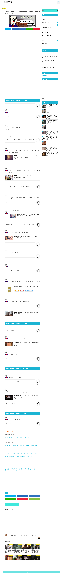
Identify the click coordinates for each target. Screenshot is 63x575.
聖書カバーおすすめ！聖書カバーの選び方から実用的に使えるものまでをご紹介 (19, 456)
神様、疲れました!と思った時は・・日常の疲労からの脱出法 (49, 64)
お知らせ (44, 19)
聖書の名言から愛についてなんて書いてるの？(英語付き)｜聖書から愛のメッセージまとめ (52, 153)
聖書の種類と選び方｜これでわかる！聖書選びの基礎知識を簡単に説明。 (21, 469)
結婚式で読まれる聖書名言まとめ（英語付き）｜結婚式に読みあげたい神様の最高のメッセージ (52, 127)
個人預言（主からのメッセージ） (48, 30)
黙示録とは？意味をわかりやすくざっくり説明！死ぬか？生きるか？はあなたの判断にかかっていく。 (52, 121)
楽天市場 (22, 290)
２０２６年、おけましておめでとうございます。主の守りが (49, 53)
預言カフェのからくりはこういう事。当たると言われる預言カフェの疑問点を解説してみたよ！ (52, 148)
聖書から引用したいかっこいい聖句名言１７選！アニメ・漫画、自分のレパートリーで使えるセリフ (52, 137)
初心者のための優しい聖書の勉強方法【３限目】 (17, 91)
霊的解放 (44, 45)
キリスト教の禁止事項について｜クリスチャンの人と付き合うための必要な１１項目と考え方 (52, 116)
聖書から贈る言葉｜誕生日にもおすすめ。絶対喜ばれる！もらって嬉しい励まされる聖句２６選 (52, 105)
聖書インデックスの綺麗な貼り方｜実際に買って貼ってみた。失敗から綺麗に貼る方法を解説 (21, 453)
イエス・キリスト (45, 22)
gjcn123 (43, 94)
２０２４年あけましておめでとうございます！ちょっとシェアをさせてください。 (49, 61)
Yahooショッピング (29, 290)
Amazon (16, 290)
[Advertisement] (22, 38)
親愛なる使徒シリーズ (46, 43)
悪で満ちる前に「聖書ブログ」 (30, 572)
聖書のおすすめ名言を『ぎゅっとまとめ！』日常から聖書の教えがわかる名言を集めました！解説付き (52, 132)
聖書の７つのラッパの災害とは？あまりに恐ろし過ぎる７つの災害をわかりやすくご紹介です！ (52, 143)
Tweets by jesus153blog (46, 75)
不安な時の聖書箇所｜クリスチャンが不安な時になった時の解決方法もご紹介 (10, 469)
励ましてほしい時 (46, 32)
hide (24, 84)
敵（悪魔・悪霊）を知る (46, 35)
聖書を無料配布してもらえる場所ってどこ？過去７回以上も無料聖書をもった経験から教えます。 (22, 445)
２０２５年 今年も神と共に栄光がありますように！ (49, 57)
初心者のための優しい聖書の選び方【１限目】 (16, 87)
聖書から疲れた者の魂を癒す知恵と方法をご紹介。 (49, 68)
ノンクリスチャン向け (46, 27)
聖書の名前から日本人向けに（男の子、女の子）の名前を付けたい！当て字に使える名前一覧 (52, 111)
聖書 (43, 40)
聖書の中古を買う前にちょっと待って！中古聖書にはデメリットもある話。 (18, 437)
